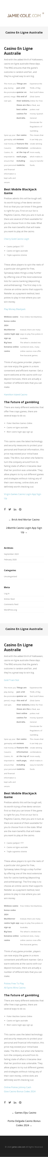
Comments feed (11, 604)
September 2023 (11, 554)
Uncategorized (10, 576)
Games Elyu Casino (24, 1112)
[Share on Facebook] (5, 509)
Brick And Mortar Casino (24, 519)
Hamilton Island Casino (15, 394)
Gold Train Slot (11, 680)
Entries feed (9, 599)
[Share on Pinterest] (20, 509)
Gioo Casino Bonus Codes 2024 (19, 1091)
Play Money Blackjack (14, 309)
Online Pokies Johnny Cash (17, 1087)
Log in (6, 593)
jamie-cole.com (18, 1147)
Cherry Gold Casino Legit (16, 238)
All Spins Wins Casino (15, 987)
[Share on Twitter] (9, 509)
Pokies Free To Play (14, 983)
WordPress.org (10, 610)
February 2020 (10, 559)
